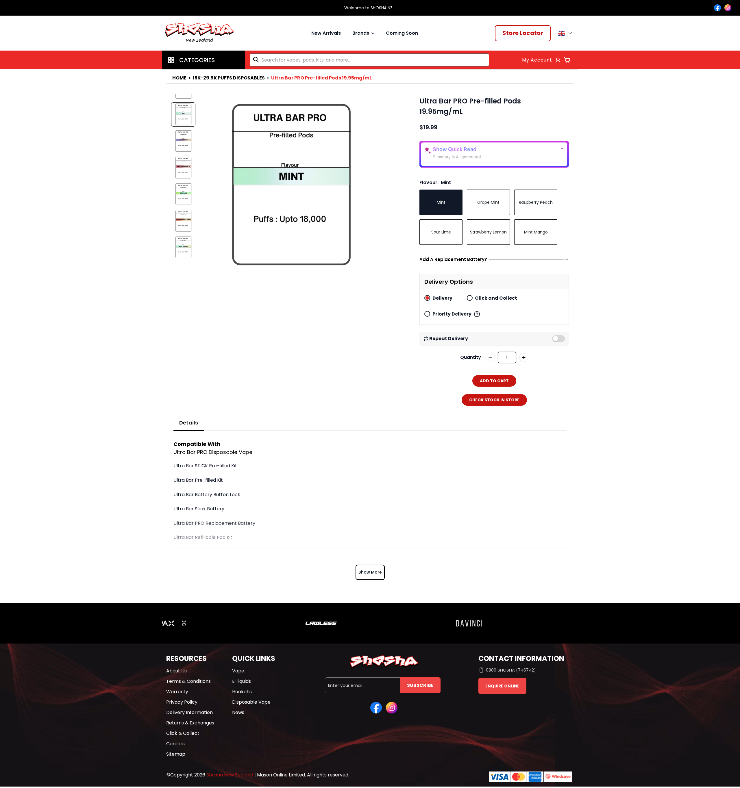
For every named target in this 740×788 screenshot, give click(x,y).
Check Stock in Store (494, 400)
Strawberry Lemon (488, 232)
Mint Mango (536, 232)
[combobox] (369, 59)
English (565, 33)
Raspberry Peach (536, 202)
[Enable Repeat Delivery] (558, 338)
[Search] (257, 59)
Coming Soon (402, 33)
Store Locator (522, 33)
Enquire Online (502, 686)
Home (179, 78)
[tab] (188, 423)
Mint (441, 202)
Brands (360, 33)
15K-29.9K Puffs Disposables (229, 78)
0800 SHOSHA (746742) (511, 670)
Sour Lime (441, 232)
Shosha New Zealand (229, 775)
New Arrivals (326, 33)
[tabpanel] (370, 510)
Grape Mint (488, 202)
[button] (203, 60)
